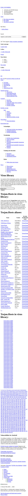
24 (4, 391)
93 (26, 395)
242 (1, 413)
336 (20, 422)
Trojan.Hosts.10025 (8, 350)
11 (10, 390)
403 (10, 431)
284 (14, 417)
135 (6, 401)
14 (15, 390)
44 (7, 392)
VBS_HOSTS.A (5, 220)
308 (14, 420)
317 (6, 421)
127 (14, 399)
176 (16, 405)
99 (8, 397)
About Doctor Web (8, 88)
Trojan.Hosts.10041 (8, 371)
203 (22, 407)
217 (26, 409)
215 (22, 409)
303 (3, 420)
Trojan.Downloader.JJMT (7, 287)
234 (10, 412)
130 (20, 399)
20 (24, 390)
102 (15, 397)
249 (16, 413)
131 (22, 399)
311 (20, 420)
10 (9, 390)
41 (2, 392)
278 (1, 417)
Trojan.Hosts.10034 (8, 361)
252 (22, 413)
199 (14, 407)
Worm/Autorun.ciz (5, 281)
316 (3, 421)
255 (3, 414)
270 (10, 416)
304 (6, 420)
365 (6, 427)
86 (16, 395)
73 (23, 394)
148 (8, 402)
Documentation (7, 12)
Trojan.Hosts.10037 (8, 365)
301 (24, 418)
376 (3, 428)
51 (17, 392)
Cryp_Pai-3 (3, 279)
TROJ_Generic (4, 244)
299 (20, 418)
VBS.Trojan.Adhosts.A (6, 259)
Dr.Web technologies (11, 132)
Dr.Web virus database (17, 465)
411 (26, 431)
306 (10, 420)
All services (9, 92)
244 (6, 413)
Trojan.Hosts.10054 (8, 387)
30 (13, 391)
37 (23, 391)
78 (4, 395)
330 (8, 422)
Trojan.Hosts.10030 (8, 356)
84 (13, 395)
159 (6, 403)
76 (1, 395)
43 (5, 392)
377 (6, 428)
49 (14, 392)
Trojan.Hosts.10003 (8, 325)
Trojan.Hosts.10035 (8, 363)
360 (20, 425)
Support (5, 472)
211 (14, 409)
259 (12, 414)
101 (12, 397)
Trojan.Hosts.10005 (8, 327)
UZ (16, 78)
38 (25, 391)
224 (14, 410)
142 (20, 401)
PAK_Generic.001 (5, 299)
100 (10, 397)
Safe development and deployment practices (11, 493)
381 (14, 428)
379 (10, 428)
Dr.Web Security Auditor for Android (9, 446)
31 (14, 391)
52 (19, 392)
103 (17, 397)
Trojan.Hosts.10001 (8, 322)
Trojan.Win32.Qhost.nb (6, 302)
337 (22, 422)
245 (8, 413)
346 (16, 424)
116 (18, 398)
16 (18, 390)
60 (4, 394)
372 (20, 427)
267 (3, 416)
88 (19, 395)
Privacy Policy (4, 494)
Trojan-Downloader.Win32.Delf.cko (7, 238)
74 (25, 394)
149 (10, 402)
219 (3, 410)
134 (3, 401)
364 (3, 427)
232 (6, 412)
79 (5, 395)
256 (6, 414)
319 (10, 421)
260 (14, 414)
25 (5, 391)
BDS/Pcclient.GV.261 (6, 236)
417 (12, 432)
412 (1, 432)
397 (22, 429)
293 (8, 418)
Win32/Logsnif (4, 249)
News (5, 86)
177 (18, 405)
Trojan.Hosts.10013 (8, 337)
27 (8, 391)
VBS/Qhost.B (4, 257)
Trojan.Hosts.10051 (8, 383)
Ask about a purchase (9, 22)
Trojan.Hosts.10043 (8, 374)
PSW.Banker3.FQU (5, 294)
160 (8, 403)
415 (8, 432)
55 (23, 392)
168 (24, 403)
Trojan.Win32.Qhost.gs (6, 251)
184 (8, 406)
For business (6, 84)
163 (14, 403)
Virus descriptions (11, 121)
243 (3, 413)
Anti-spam (8, 465)
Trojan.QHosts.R (5, 271)
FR (9, 78)
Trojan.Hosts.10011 (8, 334)
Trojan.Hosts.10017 (8, 342)
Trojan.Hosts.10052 (8, 384)
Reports (8, 114)
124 (8, 399)
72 (22, 394)
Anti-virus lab (7, 85)
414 (6, 432)
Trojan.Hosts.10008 (8, 330)
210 (12, 409)
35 (20, 391)
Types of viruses (10, 139)
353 (6, 425)
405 (14, 431)
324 (20, 421)
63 (8, 394)
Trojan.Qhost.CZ (5, 254)
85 (14, 395)
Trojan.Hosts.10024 (8, 349)
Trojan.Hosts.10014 (8, 338)
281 (8, 417)
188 (16, 406)
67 (14, 394)
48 (13, 392)
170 (3, 405)
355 (10, 425)
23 (2, 391)
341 (6, 424)
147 (6, 402)
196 (8, 407)
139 (14, 401)
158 (3, 403)
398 (24, 429)
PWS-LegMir (4, 304)
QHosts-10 (3, 247)
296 (14, 418)
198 (12, 407)
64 (10, 394)
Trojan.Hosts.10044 (8, 375)
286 (18, 417)
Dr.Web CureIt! (10, 104)
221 (8, 410)
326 (24, 421)
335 (18, 422)
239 (20, 412)
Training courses (10, 155)
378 (8, 428)
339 (1, 424)
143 (22, 401)
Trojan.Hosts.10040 (8, 369)
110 (5, 398)
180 (24, 405)
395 (18, 429)
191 (22, 406)
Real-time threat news (12, 170)
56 (25, 392)
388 (3, 429)
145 (1, 402)
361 (22, 425)
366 (8, 427)
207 (6, 409)
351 (1, 425)
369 (14, 427)
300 (22, 418)
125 (10, 399)
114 (13, 398)
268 (6, 416)
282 (10, 417)
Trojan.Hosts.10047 (8, 379)
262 (18, 414)
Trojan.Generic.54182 (6, 292)
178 (20, 405)
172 (8, 405)
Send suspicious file (11, 93)
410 (24, 431)
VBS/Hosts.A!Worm (6, 223)
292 (6, 418)
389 (6, 429)
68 (16, 394)
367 (10, 427)
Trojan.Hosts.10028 (8, 353)
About (8, 111)
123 (6, 399)
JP (12, 78)
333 (14, 422)
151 (14, 402)
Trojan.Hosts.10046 (8, 378)
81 (8, 395)
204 (24, 407)
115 (16, 398)
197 (10, 407)
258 (10, 414)
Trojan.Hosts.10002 (8, 323)
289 (24, 417)
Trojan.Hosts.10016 (8, 341)
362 (24, 425)
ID (19, 78)
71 (20, 394)
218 (1, 410)
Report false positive (11, 94)
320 (12, 421)
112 (9, 398)
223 (12, 410)
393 (14, 429)
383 (18, 428)
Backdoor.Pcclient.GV (6, 242)
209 (10, 409)
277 (24, 416)
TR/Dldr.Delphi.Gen (6, 307)
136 (8, 401)
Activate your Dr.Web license (11, 10)
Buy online (6, 20)
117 (20, 398)
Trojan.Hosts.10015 (8, 340)
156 (24, 402)
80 (7, 395)
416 (10, 432)
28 (10, 391)
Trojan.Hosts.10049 (8, 380)
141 (18, 401)
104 (19, 397)
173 (10, 405)
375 (1, 428)
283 (12, 417)
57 (26, 392)
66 (13, 394)
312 (22, 420)
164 (16, 403)
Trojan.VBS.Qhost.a (6, 228)
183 (6, 406)
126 (12, 399)
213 (18, 409)
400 (3, 431)
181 (1, 406)
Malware (9, 140)
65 (11, 394)
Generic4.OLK (4, 241)
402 (8, 431)
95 (2, 397)
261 (16, 414)
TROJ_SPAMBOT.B (6, 256)
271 (12, 416)
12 (12, 390)
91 (23, 395)
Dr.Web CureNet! (11, 105)
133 (1, 401)
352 (3, 425)
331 (10, 422)
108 (1, 398)
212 (16, 409)
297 (16, 418)
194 (3, 407)
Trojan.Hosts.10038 (8, 367)
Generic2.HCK (4, 276)
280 (6, 417)
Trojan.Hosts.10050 (8, 382)
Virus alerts (9, 167)
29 (11, 391)
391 (10, 429)
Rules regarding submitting (16, 41)
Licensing (9, 113)
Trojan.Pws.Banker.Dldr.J (7, 297)
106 (23, 397)
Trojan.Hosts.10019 (8, 345)
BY (18, 78)
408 (20, 431)
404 (12, 431)
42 (4, 392)
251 (20, 413)
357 (14, 425)
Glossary (9, 147)
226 (18, 410)
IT (10, 78)
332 (12, 422)
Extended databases (11, 130)
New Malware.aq (5, 230)
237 (16, 412)
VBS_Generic (4, 261)
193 (1, 407)
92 (25, 395)
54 (22, 392)
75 (26, 394)
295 (12, 418)
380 (12, 428)
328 (3, 422)
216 (24, 409)
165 (18, 403)
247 (12, 413)
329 (6, 422)
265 (24, 414)
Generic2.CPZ (4, 252)
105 (21, 397)
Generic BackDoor (5, 306)
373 (22, 427)
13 (13, 390)
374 (24, 427)
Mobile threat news (11, 169)
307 (12, 420)
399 (1, 431)
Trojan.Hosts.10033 (8, 360)
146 (3, 402)
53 (20, 392)
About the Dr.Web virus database (14, 129)
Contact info (6, 477)
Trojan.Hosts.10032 (8, 359)
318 (8, 421)
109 (3, 398)
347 (18, 424)
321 (14, 421)
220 (6, 410)
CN (4, 78)
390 (8, 429)
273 (16, 416)
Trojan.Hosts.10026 (8, 352)
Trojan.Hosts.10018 (8, 344)
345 (14, 424)
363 (1, 427)
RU (2, 78)
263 (20, 414)
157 (1, 403)
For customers (7, 473)
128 (16, 399)
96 (4, 397)
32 (16, 391)
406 (16, 431)
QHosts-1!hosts (4, 227)
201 (18, 407)
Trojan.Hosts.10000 (8, 320)
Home (5, 469)
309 (16, 420)
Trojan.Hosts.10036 (8, 364)
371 (18, 427)
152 (16, 402)
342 (8, 424)
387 (1, 429)
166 (20, 403)
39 (26, 391)
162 (12, 403)
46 (10, 392)
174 (12, 405)
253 (24, 413)
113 (11, 398)
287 (20, 417)
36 (22, 391)
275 (20, 416)
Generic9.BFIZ (4, 266)
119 (24, 398)
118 (22, 398)
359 (18, 425)
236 (14, 412)
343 (10, 424)
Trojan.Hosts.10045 (8, 376)
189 (18, 406)
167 (22, 403)
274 (18, 416)
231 (3, 412)
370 (16, 427)
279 (3, 417)
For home (6, 82)
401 (6, 431)
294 (10, 418)
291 (3, 418)
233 (8, 412)
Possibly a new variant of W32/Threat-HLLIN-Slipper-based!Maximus (7, 233)
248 (14, 413)
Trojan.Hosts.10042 (8, 372)
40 (1, 392)
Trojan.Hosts (25, 220)
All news (9, 171)
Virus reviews (10, 166)
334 (16, 422)
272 (14, 416)
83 (11, 395)
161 (10, 403)
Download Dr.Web (8, 14)
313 (24, 420)
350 (24, 424)
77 (2, 395)
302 (1, 420)
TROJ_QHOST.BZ (5, 272)
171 (6, 405)
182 (3, 406)
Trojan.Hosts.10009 (8, 331)
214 (20, 409)
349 (22, 424)
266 (1, 416)
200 (16, 407)
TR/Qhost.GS (4, 246)
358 (16, 425)
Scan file (9, 100)
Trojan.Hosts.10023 (8, 348)
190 (20, 406)
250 (18, 413)
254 (1, 414)
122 (3, 399)
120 (26, 398)
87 (17, 395)
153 (18, 402)
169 (1, 405)
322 (16, 421)
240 (22, 412)
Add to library (5, 29)
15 (16, 390)
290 (1, 418)
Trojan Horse (4, 225)
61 (5, 394)
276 (22, 416)
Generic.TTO (4, 269)
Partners (5, 474)
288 (22, 417)
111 (7, 398)
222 (10, 410)
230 (1, 412)
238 (18, 412)
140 (16, 401)
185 (10, 406)
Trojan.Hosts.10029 (8, 354)
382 (16, 428)
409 (22, 431)
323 (18, 421)
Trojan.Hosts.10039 (8, 368)
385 (22, 428)
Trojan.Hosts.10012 (8, 335)
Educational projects (11, 156)
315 (1, 421)
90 (22, 395)
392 (12, 429)
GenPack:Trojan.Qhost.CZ (7, 277)
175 (14, 405)
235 (12, 412)
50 (16, 392)
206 (3, 409)
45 (8, 392)
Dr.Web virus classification (13, 138)
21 (25, 390)
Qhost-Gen (3, 291)
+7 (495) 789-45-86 (5, 52)
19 (22, 390)
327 (1, 422)
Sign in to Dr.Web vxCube (13, 117)
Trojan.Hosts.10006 (8, 329)
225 (16, 410)
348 (20, 424)
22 (1, 391)
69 (17, 394)
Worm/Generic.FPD (5, 286)
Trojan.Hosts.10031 (8, 357)
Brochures (9, 153)
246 (10, 413)
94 (1, 397)
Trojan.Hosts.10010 (8, 333)
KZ (14, 78)
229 (24, 410)
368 (12, 427)
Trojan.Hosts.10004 (8, 326)
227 (20, 410)
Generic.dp (3, 267)
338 (24, 422)
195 (6, 407)
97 (5, 397)
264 (22, 414)
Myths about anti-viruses (12, 162)
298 (18, 418)
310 (18, 420)
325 (22, 421)
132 (24, 399)
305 (8, 420)
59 (2, 394)
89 (20, 395)
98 (7, 397)
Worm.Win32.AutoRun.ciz (7, 282)
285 (16, 417)
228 (22, 410)
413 (3, 432)
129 (18, 399)
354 (8, 425)
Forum (2, 54)
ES (7, 78)
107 (25, 397)
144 (24, 401)
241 (24, 412)
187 (14, 406)
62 (7, 394)
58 (1, 394)
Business (6, 470)
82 (10, 395)
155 (22, 402)
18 (21, 390)
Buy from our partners (9, 19)
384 (20, 428)
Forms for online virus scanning (14, 102)
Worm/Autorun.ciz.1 (6, 301)
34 (19, 391)
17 (19, 390)
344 (12, 424)
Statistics (9, 115)
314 (26, 420)
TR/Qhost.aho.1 (4, 262)
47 (11, 392)
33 (17, 391)
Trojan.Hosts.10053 (8, 386)
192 (24, 406)
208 (8, 409)
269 (8, 416)
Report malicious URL (12, 96)
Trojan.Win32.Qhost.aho (6, 264)
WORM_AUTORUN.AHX (7, 289)
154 (20, 402)
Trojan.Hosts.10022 (8, 346)
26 (7, 391)
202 (20, 407)
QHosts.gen (3, 274)
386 (24, 428)
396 (20, 429)
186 (12, 406)
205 (1, 409)
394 (16, 429)
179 (22, 405)
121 (1, 399)
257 (8, 414)
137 (10, 401)
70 (19, 394)
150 (12, 402)
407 (18, 431)
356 (12, 425)
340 (3, 424)
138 (12, 401)
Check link (9, 101)
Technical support (8, 11)
